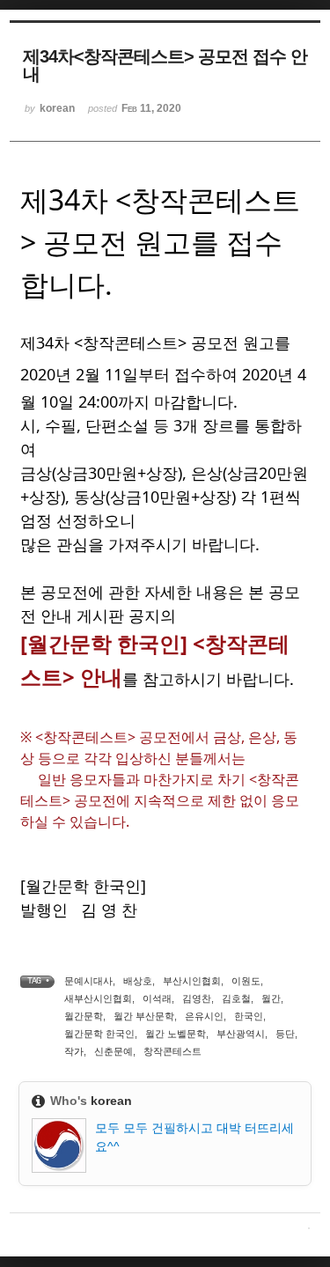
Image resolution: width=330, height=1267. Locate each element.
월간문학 (83, 1016)
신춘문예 (113, 1051)
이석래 (157, 998)
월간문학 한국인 (99, 1033)
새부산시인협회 (98, 998)
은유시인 (204, 1016)
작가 (74, 1051)
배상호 (137, 981)
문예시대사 (88, 981)
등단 (285, 1033)
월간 (271, 998)
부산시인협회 (192, 981)
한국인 (248, 1016)
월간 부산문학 (144, 1016)
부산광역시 (240, 1033)
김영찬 (196, 998)
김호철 (236, 998)
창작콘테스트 (172, 1051)
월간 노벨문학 (175, 1033)
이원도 (245, 981)
